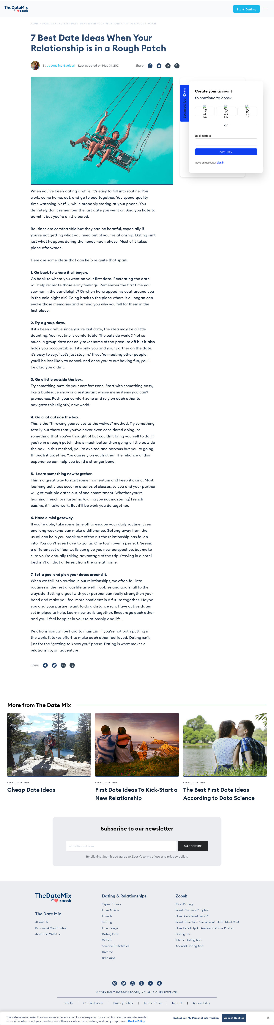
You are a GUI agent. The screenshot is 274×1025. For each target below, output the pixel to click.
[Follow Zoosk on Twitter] (124, 985)
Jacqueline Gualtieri (61, 65)
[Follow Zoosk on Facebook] (159, 985)
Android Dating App (189, 946)
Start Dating (246, 9)
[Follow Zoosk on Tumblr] (141, 985)
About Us (41, 922)
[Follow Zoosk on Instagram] (133, 985)
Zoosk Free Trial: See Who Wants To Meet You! (207, 922)
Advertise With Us (47, 934)
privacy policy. (177, 856)
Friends (107, 916)
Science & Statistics (115, 946)
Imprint (177, 1003)
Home (35, 23)
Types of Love (111, 904)
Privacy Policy (123, 1003)
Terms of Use (153, 1003)
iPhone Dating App (188, 940)
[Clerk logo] (184, 92)
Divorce (107, 952)
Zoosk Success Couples (192, 910)
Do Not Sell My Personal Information (196, 1018)
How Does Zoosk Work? (192, 916)
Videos (106, 940)
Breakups (108, 958)
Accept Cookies (234, 1018)
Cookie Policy (93, 1003)
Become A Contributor (50, 928)
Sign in (220, 162)
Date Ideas (50, 23)
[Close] (268, 1018)
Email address (203, 135)
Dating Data (110, 934)
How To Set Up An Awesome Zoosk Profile (204, 928)
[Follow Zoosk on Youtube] (150, 985)
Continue (226, 151)
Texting (107, 922)
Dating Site (183, 934)
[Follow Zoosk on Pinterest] (115, 985)
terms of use (151, 856)
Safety (68, 1003)
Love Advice (110, 910)
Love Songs (110, 928)
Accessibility (201, 1003)
